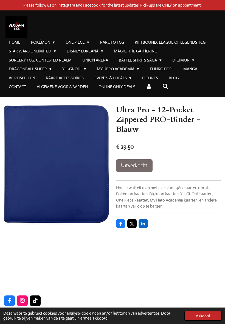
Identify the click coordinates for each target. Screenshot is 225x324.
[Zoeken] (165, 86)
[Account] (149, 86)
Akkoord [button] (203, 315)
